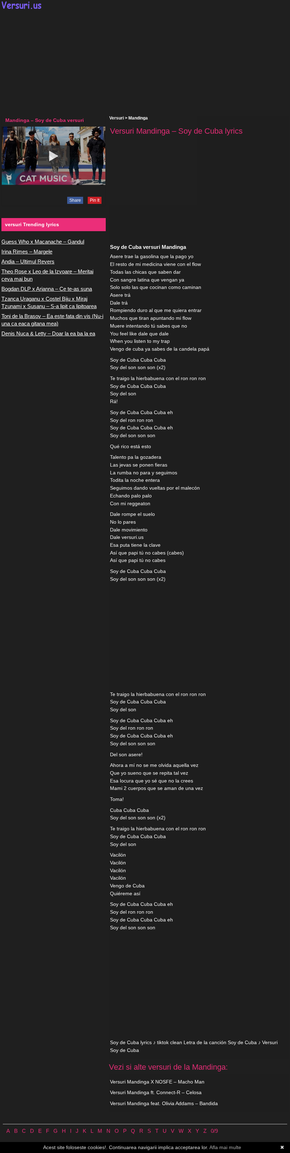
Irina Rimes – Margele (26, 252)
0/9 (214, 1131)
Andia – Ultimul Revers (27, 261)
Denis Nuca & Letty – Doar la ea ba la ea (48, 333)
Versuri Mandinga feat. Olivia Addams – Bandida (164, 1103)
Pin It (94, 200)
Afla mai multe (225, 1147)
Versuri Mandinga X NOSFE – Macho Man (157, 1082)
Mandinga (138, 118)
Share (75, 200)
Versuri (116, 118)
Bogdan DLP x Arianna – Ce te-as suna (46, 289)
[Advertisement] (145, 62)
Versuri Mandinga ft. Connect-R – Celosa (156, 1092)
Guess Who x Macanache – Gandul (42, 242)
